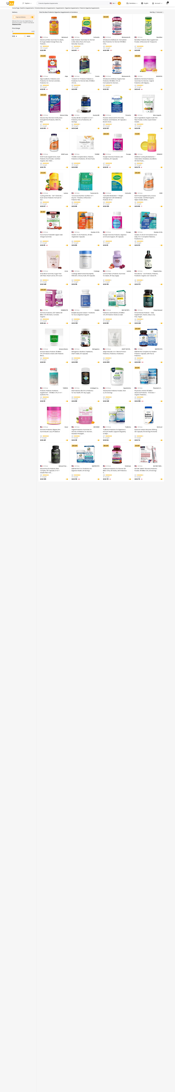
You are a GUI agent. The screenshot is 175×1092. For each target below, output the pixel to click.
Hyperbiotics (127, 388)
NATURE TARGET (157, 466)
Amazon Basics (63, 349)
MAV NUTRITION (126, 310)
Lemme (129, 271)
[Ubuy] (10, 3)
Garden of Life (95, 232)
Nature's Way (64, 115)
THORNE (97, 154)
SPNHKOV (159, 154)
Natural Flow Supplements (63, 466)
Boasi (66, 427)
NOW (161, 193)
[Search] (119, 3)
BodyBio (97, 310)
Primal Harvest (158, 310)
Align (66, 76)
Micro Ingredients (157, 115)
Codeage (96, 271)
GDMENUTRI (64, 310)
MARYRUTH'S (158, 349)
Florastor (128, 115)
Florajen (128, 154)
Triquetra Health (157, 271)
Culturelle (96, 37)
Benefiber (159, 37)
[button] (131, 3)
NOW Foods (64, 154)
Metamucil (65, 37)
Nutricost (159, 427)
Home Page (15, 8)
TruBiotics (128, 427)
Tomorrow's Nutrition (94, 193)
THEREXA (65, 388)
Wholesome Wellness (126, 37)
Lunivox (66, 193)
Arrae (66, 271)
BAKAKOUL (159, 76)
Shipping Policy (16, 24)
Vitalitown (128, 466)
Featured (159, 12)
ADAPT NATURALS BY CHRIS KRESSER (126, 349)
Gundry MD (96, 115)
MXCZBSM (96, 427)
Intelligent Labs (94, 388)
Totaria (97, 76)
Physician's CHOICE (157, 388)
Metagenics (95, 349)
